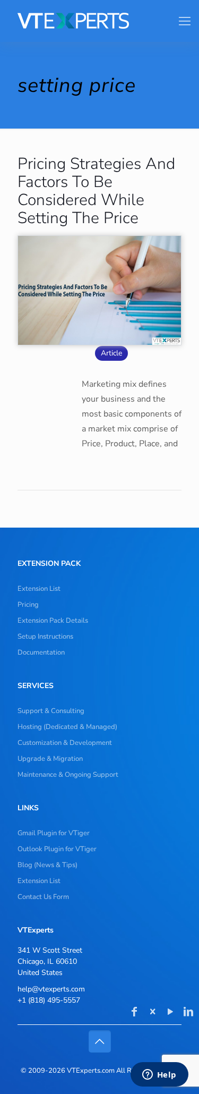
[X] (152, 1012)
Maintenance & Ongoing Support (68, 774)
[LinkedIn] (188, 1012)
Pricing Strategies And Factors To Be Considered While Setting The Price (96, 191)
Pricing (28, 604)
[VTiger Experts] (95, 21)
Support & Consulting (51, 711)
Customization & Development (65, 743)
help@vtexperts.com (51, 989)
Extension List (39, 588)
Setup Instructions (45, 636)
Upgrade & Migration (50, 759)
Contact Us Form (43, 897)
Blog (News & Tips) (47, 865)
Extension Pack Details (53, 620)
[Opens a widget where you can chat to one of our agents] (159, 1075)
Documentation (41, 652)
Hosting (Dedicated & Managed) (67, 727)
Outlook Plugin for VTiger (57, 849)
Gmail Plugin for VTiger (54, 833)
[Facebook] (134, 1012)
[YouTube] (170, 1012)
